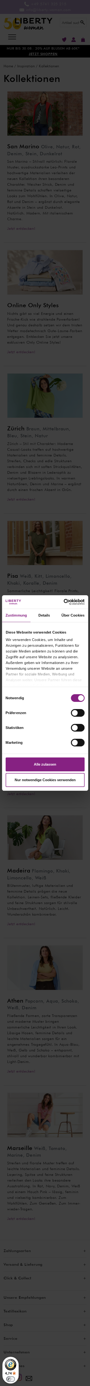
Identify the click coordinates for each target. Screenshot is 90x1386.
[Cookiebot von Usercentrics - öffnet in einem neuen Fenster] (64, 602)
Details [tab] (44, 615)
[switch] (77, 713)
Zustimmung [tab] (16, 615)
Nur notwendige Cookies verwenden (45, 780)
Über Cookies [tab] (72, 615)
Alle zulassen (45, 764)
